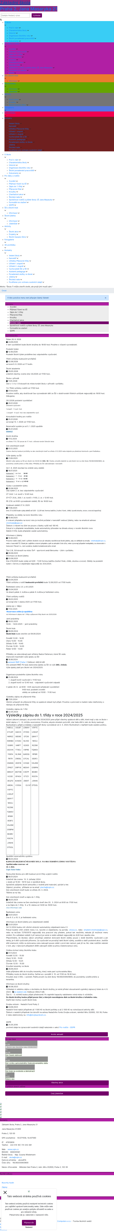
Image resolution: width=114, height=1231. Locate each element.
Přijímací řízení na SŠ (17, 52)
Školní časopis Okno (17, 105)
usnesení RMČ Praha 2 (17, 662)
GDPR (11, 73)
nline (18, 870)
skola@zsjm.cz (15, 1157)
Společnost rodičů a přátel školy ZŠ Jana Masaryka (30, 67)
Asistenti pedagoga (17, 139)
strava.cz (73, 930)
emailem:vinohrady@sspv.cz (95, 930)
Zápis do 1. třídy (15, 54)
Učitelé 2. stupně (16, 134)
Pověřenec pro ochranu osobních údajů (25, 150)
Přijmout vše (29, 1223)
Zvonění (12, 49)
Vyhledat (37, 15)
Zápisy (4, 1187)
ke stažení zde (20, 992)
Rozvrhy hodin (8, 1183)
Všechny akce (57, 1082)
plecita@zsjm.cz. (47, 887)
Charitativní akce (16, 62)
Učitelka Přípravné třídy (19, 129)
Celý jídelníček (57, 1093)
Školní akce (14, 99)
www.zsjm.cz (13, 1149)
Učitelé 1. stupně (16, 131)
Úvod (4, 290)
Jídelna (12, 145)
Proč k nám (13, 28)
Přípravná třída (15, 57)
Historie (12, 33)
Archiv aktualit (57, 1034)
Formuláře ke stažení (17, 70)
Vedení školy (14, 123)
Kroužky (12, 60)
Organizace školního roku (19, 36)
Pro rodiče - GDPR (67, 1027)
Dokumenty (14, 41)
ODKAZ (9, 432)
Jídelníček (13, 91)
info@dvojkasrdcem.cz (36, 1015)
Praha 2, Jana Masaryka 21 (28, 9)
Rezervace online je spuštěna (19, 611)
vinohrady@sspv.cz (14, 523)
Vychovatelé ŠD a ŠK (18, 137)
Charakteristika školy (18, 30)
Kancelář (12, 126)
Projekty (12, 102)
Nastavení (29, 1227)
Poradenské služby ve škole (20, 142)
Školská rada (14, 65)
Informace (13, 81)
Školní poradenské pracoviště (21, 38)
